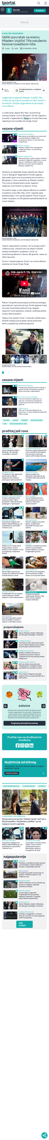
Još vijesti (22, 924)
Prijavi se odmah (12, 773)
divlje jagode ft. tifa (18, 424)
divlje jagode (36, 420)
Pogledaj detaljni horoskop (24, 723)
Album (15, 420)
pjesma (24, 420)
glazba (6, 420)
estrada (42, 786)
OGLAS (24, 22)
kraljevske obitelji (11, 786)
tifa (4, 424)
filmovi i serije (29, 786)
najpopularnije (15, 857)
